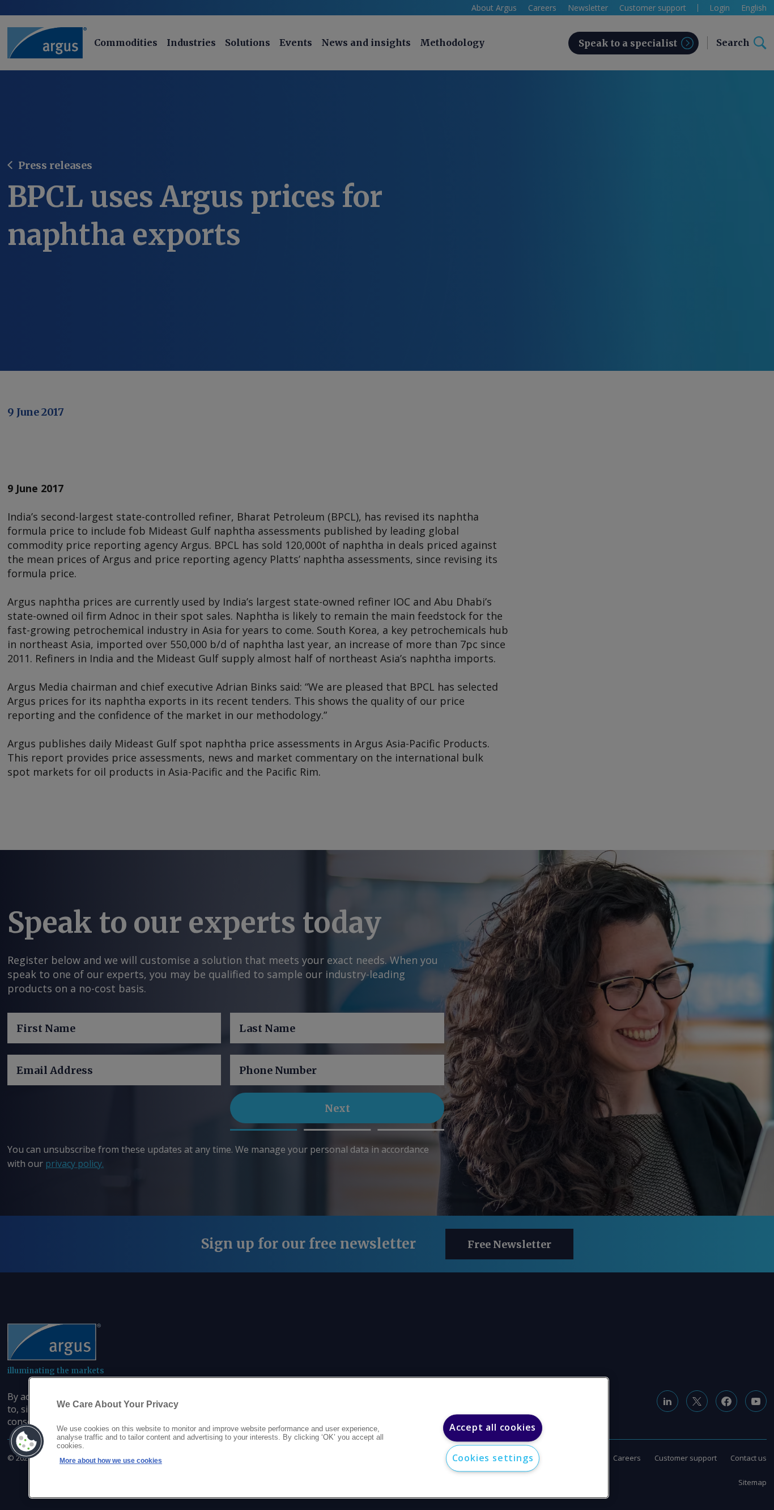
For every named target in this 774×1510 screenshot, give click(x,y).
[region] (318, 1438)
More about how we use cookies (110, 1460)
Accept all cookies (492, 1428)
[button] (26, 1441)
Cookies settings (493, 1458)
